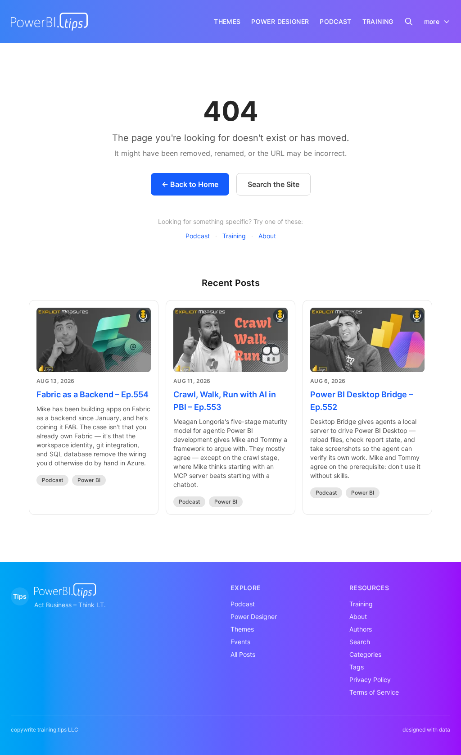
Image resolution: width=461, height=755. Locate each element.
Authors (360, 629)
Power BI (88, 480)
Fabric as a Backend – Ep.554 (92, 394)
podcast (335, 21)
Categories (365, 654)
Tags (356, 667)
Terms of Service (374, 692)
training (377, 21)
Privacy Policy (370, 679)
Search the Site (273, 184)
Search (359, 642)
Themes (242, 629)
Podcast (197, 236)
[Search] (408, 21)
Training (234, 236)
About (267, 236)
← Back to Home (190, 184)
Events (240, 642)
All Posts (242, 654)
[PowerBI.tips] (49, 22)
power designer (280, 21)
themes (227, 21)
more (431, 21)
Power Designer (253, 616)
